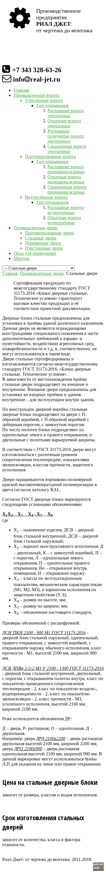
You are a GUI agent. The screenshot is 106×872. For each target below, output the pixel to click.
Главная (10, 273)
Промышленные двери (42, 273)
